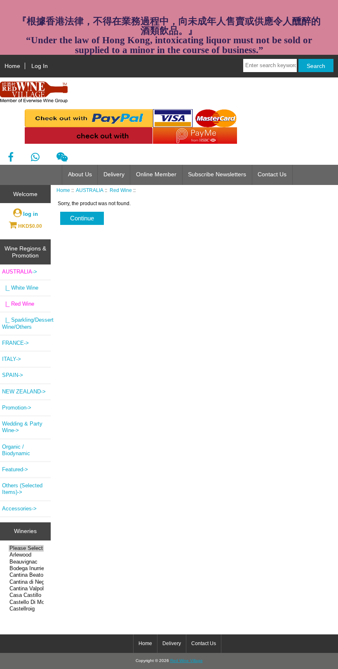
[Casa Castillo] (26, 595)
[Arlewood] (26, 555)
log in (30, 214)
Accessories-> (19, 508)
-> (19, 272)
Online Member (156, 174)
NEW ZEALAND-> (24, 391)
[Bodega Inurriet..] (26, 568)
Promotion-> (16, 408)
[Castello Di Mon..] (26, 602)
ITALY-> (11, 359)
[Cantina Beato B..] (26, 575)
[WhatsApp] (35, 157)
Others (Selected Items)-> (22, 488)
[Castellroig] (26, 609)
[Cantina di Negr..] (26, 582)
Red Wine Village (186, 660)
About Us (80, 174)
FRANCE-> (15, 343)
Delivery (113, 174)
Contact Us (272, 174)
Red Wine (121, 190)
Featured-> (15, 469)
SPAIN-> (12, 375)
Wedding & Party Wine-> (22, 427)
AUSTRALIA (89, 190)
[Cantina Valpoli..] (26, 588)
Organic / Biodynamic (16, 450)
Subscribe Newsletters (217, 174)
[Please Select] (26, 548)
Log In (39, 66)
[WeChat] (62, 157)
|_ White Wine (20, 288)
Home (12, 66)
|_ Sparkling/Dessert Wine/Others (26, 323)
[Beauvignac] (26, 562)
